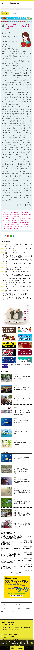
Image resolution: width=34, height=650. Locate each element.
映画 (18, 608)
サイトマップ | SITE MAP (10, 637)
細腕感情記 (5, 13)
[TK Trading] (17, 314)
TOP (32, 643)
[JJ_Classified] (17, 586)
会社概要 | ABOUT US (9, 624)
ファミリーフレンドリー (8, 608)
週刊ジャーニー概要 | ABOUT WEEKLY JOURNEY (16, 627)
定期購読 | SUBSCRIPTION (11, 629)
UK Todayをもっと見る (16, 573)
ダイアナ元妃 (26, 608)
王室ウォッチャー (6, 605)
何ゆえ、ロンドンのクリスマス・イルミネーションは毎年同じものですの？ (17, 268)
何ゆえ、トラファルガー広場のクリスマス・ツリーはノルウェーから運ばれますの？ (17, 256)
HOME (3, 9)
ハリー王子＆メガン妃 (7, 611)
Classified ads (7, 632)
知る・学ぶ (8, 9)
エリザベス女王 (18, 605)
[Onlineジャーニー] (17, 3)
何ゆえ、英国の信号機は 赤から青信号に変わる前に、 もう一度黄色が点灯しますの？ (17, 279)
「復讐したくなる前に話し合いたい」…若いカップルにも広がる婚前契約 (16, 537)
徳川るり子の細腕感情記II (17, 9)
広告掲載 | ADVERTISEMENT (11, 634)
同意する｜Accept (17, 648)
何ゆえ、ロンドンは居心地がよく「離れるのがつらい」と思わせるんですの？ (17, 245)
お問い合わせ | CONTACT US (11, 639)
